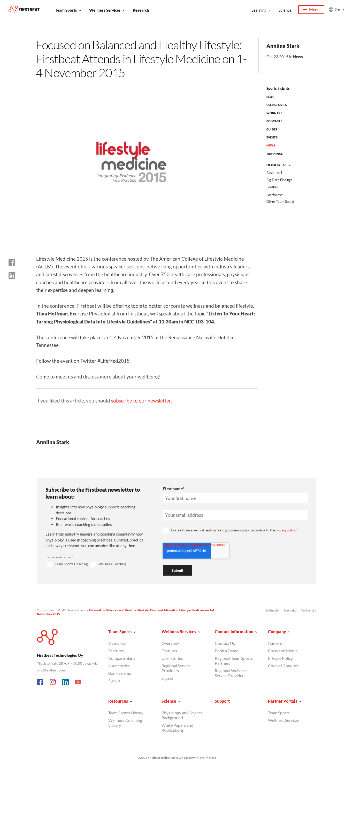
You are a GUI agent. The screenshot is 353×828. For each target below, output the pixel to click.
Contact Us (225, 643)
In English (272, 610)
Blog (270, 96)
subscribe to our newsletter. (141, 401)
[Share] (12, 275)
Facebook (40, 682)
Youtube (78, 682)
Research (141, 10)
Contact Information (234, 631)
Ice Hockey (274, 194)
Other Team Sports (280, 201)
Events (272, 137)
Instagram (53, 682)
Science (285, 10)
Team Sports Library (125, 712)
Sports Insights (278, 88)
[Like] (12, 262)
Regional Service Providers (176, 668)
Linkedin (65, 682)
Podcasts (274, 121)
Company (277, 631)
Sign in (114, 680)
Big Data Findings (279, 180)
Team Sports (66, 10)
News (298, 56)
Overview (117, 643)
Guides (272, 129)
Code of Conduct (283, 665)
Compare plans (121, 658)
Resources (118, 701)
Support (222, 701)
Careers (275, 643)
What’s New (65, 610)
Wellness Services (105, 10)
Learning (258, 10)
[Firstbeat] (24, 9)
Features (116, 650)
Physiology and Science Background (182, 715)
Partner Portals (282, 701)
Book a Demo (227, 650)
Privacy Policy (280, 658)
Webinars (274, 113)
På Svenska (308, 610)
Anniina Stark (283, 46)
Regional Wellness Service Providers (231, 673)
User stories (119, 665)
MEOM (211, 758)
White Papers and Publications (177, 727)
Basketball (274, 173)
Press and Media (282, 650)
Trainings (274, 153)
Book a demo (119, 673)
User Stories (276, 104)
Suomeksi (290, 610)
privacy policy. (286, 530)
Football (272, 187)
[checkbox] (97, 564)
